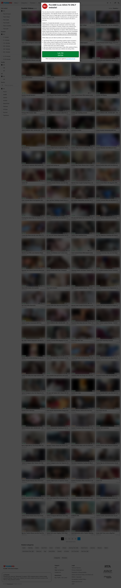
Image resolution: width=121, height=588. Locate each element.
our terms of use (70, 58)
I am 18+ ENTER (60, 54)
